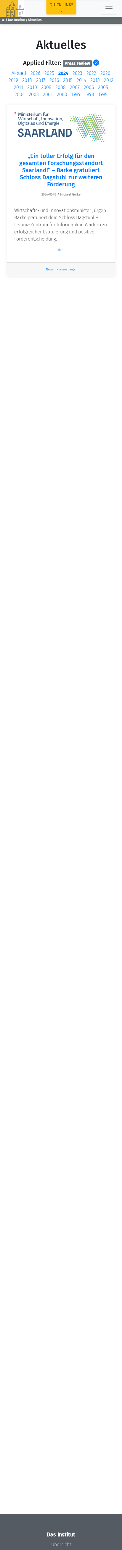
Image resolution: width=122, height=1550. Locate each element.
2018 (27, 80)
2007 (75, 87)
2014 (81, 80)
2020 (105, 73)
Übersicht (61, 1544)
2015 (68, 80)
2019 (13, 80)
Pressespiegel (66, 269)
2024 (63, 73)
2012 (108, 80)
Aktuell (19, 73)
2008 (60, 87)
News (50, 269)
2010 (32, 87)
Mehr (61, 250)
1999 (76, 94)
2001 (48, 94)
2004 (20, 94)
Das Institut (16, 20)
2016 (54, 80)
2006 (89, 87)
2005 (103, 87)
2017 (40, 80)
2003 (34, 94)
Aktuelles (34, 20)
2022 (91, 73)
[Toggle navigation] (109, 8)
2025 (49, 73)
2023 (77, 73)
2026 (35, 73)
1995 (102, 94)
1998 (89, 94)
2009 (46, 87)
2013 (95, 80)
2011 (18, 87)
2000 (62, 94)
